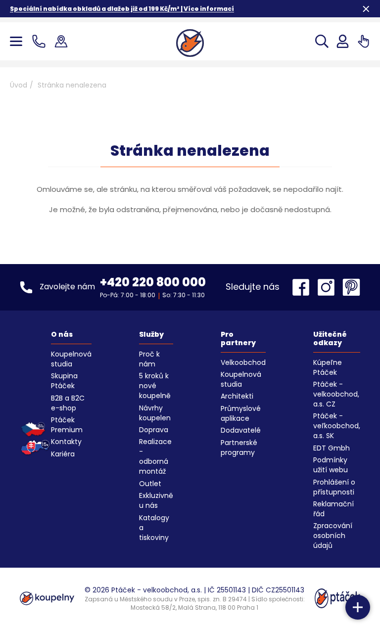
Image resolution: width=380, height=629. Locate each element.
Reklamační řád (333, 509)
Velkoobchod (243, 362)
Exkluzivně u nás (156, 500)
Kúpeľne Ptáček (327, 367)
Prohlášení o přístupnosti (334, 487)
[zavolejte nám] (40, 41)
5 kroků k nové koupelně (155, 386)
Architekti (237, 396)
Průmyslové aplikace (241, 413)
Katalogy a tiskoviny (154, 527)
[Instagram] (328, 287)
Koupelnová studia (71, 359)
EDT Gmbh (331, 448)
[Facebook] (303, 287)
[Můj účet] (342, 41)
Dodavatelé (241, 430)
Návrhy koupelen (155, 413)
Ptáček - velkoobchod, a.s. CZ (336, 394)
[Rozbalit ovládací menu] (357, 607)
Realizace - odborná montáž (155, 456)
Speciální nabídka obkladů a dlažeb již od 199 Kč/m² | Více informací (122, 8)
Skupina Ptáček (64, 381)
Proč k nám (149, 359)
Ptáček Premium (67, 425)
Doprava (153, 430)
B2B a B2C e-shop (68, 403)
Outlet (150, 484)
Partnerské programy (239, 447)
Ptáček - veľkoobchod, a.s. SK (336, 426)
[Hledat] (322, 41)
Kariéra (63, 454)
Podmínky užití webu (330, 465)
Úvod (18, 85)
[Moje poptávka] (363, 41)
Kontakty (66, 442)
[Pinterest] (351, 287)
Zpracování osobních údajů (332, 535)
